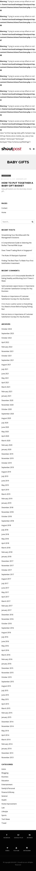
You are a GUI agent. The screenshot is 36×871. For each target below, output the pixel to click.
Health (4, 800)
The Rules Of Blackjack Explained (14, 255)
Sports (4, 815)
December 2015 (7, 668)
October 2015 (7, 677)
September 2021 (8, 360)
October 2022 (7, 338)
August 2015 (6, 686)
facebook (7, 837)
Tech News (6, 819)
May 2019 (5, 485)
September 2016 (8, 628)
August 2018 (6, 525)
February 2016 (7, 659)
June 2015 (5, 695)
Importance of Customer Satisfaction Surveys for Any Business (18, 288)
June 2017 (5, 588)
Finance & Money (8, 792)
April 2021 (5, 383)
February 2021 (7, 392)
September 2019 (8, 467)
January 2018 (6, 557)
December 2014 (7, 722)
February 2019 (7, 499)
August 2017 (6, 579)
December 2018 (7, 507)
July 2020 (5, 423)
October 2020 (7, 409)
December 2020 (7, 400)
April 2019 (5, 490)
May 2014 (5, 731)
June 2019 (5, 481)
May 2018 (5, 539)
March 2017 (6, 601)
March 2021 (6, 387)
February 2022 (7, 347)
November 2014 (8, 726)
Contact (4, 208)
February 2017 (7, 606)
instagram (27, 850)
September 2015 (8, 682)
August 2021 (6, 365)
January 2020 (6, 449)
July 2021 (5, 369)
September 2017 (8, 574)
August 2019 (6, 472)
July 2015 (5, 691)
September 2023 (8, 333)
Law (3, 808)
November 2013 (8, 757)
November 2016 (8, 619)
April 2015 (5, 704)
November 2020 (8, 405)
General (6, 175)
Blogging (5, 773)
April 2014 (5, 735)
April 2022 (5, 342)
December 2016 (7, 615)
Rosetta (4, 296)
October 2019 (7, 463)
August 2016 (6, 633)
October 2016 (7, 624)
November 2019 (8, 458)
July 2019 (5, 476)
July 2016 (5, 637)
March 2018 (6, 548)
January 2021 (6, 396)
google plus (18, 837)
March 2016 (6, 655)
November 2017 (8, 566)
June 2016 (5, 641)
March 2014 (6, 740)
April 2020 (5, 436)
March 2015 (6, 708)
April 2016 (5, 650)
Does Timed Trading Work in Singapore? (17, 250)
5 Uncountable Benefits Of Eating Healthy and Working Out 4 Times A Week (18, 278)
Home (4, 212)
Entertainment (7, 785)
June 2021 (5, 374)
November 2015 (8, 673)
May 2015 (5, 699)
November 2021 (8, 351)
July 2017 (5, 583)
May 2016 (5, 646)
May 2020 (5, 432)
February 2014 (7, 744)
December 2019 (7, 454)
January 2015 (6, 717)
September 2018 (8, 521)
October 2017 (7, 570)
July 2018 (5, 530)
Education (5, 781)
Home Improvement (9, 804)
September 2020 (8, 414)
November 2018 (8, 512)
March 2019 (6, 494)
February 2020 (7, 445)
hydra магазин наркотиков (12, 286)
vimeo (7, 850)
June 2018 (5, 534)
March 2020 (6, 441)
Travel (4, 823)
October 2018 (7, 516)
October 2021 (7, 356)
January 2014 (6, 749)
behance (30, 837)
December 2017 (7, 561)
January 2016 (6, 664)
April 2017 (5, 597)
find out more (7, 314)
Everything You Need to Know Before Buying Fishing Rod (17, 306)
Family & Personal (8, 788)
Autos (4, 769)
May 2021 (5, 378)
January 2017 (6, 610)
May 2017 (5, 592)
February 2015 (7, 713)
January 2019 (6, 503)
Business (5, 777)
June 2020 (5, 427)
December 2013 (7, 753)
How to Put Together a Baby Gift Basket (17, 184)
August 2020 (6, 418)
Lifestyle (5, 812)
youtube (16, 850)
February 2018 (7, 552)
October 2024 (7, 329)
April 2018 (5, 543)
